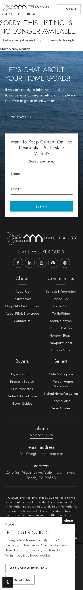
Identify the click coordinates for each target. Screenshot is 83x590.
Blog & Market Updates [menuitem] (22, 306)
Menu (70, 9)
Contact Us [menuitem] (22, 321)
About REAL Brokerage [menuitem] (22, 313)
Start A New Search (15, 49)
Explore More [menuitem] (60, 350)
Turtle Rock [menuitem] (61, 306)
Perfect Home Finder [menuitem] (22, 396)
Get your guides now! (29, 568)
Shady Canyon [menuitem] (61, 321)
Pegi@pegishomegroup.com (41, 453)
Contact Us (21, 117)
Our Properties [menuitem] (22, 389)
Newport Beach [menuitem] (61, 335)
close (68, 520)
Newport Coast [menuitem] (61, 343)
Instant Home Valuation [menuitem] (61, 393)
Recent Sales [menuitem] (61, 401)
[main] (41, 25)
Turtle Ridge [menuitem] (61, 313)
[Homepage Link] (25, 6)
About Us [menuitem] (22, 291)
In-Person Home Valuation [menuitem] (61, 383)
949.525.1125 (41, 435)
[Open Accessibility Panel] (7, 582)
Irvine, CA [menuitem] (61, 299)
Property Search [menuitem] (22, 381)
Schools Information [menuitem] (61, 291)
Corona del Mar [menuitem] (61, 328)
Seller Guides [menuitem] (60, 408)
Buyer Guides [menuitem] (22, 403)
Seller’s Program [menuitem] (61, 374)
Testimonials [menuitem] (22, 299)
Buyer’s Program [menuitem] (22, 374)
